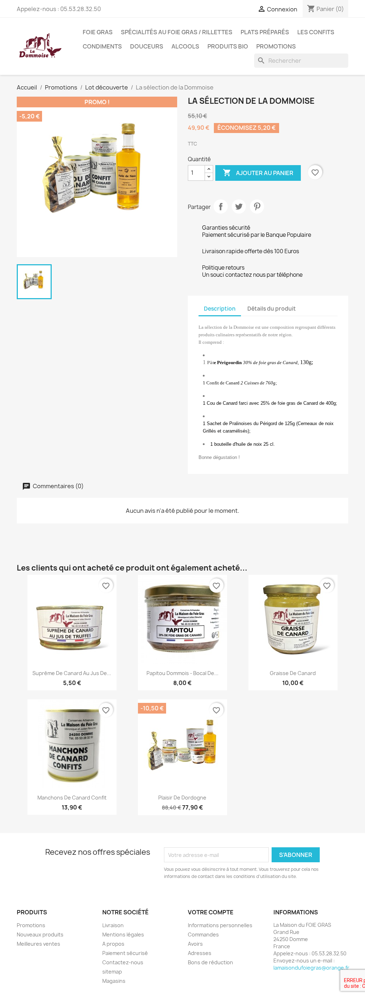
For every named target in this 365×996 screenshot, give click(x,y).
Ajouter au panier (258, 172)
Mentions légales (123, 934)
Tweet (239, 206)
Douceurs (146, 46)
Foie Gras (98, 32)
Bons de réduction (210, 962)
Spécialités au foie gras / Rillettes (176, 32)
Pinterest (257, 206)
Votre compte (210, 912)
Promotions (276, 46)
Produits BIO (227, 46)
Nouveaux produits (40, 934)
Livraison (113, 925)
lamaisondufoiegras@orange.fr (311, 967)
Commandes (203, 934)
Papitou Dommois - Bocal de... (182, 673)
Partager (221, 206)
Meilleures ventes (38, 943)
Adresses (199, 953)
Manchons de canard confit (72, 797)
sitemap (112, 971)
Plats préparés (265, 32)
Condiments (102, 46)
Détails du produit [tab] (271, 308)
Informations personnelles (220, 925)
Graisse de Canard (293, 673)
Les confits (315, 32)
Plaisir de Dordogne (182, 797)
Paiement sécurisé (125, 953)
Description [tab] (220, 308)
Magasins (113, 980)
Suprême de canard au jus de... (71, 673)
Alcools (185, 46)
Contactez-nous (122, 962)
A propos (113, 943)
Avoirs (195, 943)
